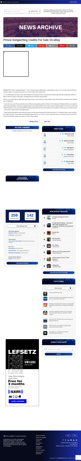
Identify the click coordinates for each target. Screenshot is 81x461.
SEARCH (59, 354)
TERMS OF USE (69, 446)
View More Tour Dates (59, 169)
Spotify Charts (40, 450)
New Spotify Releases (59, 211)
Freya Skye (70, 154)
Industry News (40, 435)
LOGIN (74, 435)
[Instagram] (71, 440)
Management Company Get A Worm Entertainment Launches (58, 332)
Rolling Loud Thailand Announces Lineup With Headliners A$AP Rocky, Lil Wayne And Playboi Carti (61, 305)
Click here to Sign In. (28, 130)
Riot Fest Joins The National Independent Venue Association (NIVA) (60, 326)
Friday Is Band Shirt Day (55, 292)
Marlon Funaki (69, 141)
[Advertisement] (40, 81)
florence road (69, 134)
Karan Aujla (70, 161)
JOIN (68, 435)
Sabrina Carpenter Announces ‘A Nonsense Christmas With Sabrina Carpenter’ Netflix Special (60, 313)
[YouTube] (74, 440)
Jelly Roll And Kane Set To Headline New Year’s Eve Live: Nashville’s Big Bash (61, 298)
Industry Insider (41, 437)
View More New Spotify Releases (59, 272)
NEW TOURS (58, 129)
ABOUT (76, 446)
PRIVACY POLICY (60, 446)
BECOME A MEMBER (22, 127)
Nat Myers (70, 148)
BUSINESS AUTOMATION (74, 443)
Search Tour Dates (59, 342)
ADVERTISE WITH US (66, 442)
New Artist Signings (22, 179)
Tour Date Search (39, 440)
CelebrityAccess (62, 458)
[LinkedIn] (68, 440)
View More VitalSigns (22, 263)
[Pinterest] (76, 440)
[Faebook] (63, 440)
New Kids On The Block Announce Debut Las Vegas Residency (61, 319)
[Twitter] (65, 440)
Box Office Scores (39, 443)
